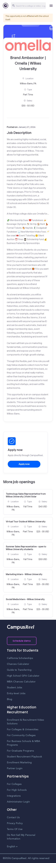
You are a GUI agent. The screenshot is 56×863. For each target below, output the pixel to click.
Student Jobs (14, 687)
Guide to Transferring (19, 670)
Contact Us (13, 817)
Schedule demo (22, 640)
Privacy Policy (15, 823)
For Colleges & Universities (22, 729)
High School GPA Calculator (23, 676)
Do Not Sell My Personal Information (21, 837)
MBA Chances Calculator (21, 682)
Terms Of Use (15, 829)
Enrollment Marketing (19, 762)
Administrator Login (18, 802)
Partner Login (15, 768)
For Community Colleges (21, 735)
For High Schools (17, 790)
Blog (9, 699)
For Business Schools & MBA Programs (23, 743)
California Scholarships (20, 658)
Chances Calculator (18, 664)
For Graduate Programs (20, 751)
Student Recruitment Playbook (24, 757)
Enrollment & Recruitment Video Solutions (25, 722)
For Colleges (14, 784)
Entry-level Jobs (16, 693)
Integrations (14, 796)
